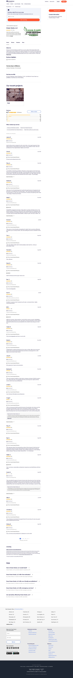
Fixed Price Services (32, 634)
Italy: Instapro (37, 666)
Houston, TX (25, 614)
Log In (58, 1)
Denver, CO (11, 614)
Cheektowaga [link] (17, 6)
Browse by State (18, 609)
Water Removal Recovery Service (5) (31, 129)
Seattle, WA (39, 622)
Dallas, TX (53, 611)
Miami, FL (53, 614)
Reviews (18, 42)
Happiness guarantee (52, 655)
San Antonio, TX (54, 619)
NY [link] (13, 6)
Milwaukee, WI (12, 617)
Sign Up (64, 1)
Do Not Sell (37, 669)
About (7, 42)
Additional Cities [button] (9, 624)
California (33, 669)
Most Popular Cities (10, 609)
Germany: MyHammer (30, 666)
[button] (15, 97)
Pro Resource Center (32, 648)
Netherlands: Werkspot (43, 666)
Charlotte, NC (26, 611)
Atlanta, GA (11, 611)
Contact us (50, 653)
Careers (49, 648)
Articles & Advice (27, 3)
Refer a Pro (50, 636)
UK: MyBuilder (50, 666)
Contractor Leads (32, 650)
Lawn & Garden (17, 3)
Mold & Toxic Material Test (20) (26, 127)
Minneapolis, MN (26, 617)
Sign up (13, 642)
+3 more (11, 36)
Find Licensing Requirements (24, 554)
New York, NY (54, 617)
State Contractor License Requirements (13, 549)
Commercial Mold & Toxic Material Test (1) (14, 129)
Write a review (34, 111)
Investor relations (51, 652)
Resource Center (51, 634)
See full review (9, 176)
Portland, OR (26, 619)
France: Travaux (22, 666)
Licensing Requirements (52, 641)
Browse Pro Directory (32, 632)
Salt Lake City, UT (41, 619)
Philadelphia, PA (12, 619)
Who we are (50, 647)
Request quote (57, 10)
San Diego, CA (12, 622)
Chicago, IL (39, 611)
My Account (50, 630)
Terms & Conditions (43, 671)
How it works (50, 645)
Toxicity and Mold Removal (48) (13, 127)
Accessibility (42, 669)
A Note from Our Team (52, 639)
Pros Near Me (50, 637)
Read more (8, 54)
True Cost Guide (51, 632)
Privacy (30, 669)
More (22, 3)
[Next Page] (28, 538)
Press (49, 650)
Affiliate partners (51, 657)
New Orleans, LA (40, 617)
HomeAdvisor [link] (8, 6)
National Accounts (32, 652)
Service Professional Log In (34, 645)
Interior (8, 3)
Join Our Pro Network (33, 647)
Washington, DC (54, 622)
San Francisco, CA (27, 622)
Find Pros (30, 630)
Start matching (23, 19)
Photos (12, 42)
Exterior (11, 3)
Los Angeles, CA (40, 614)
